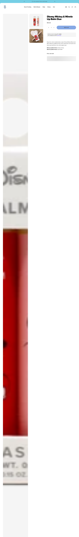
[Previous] (24, 1)
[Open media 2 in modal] (36, 21)
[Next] (54, 1)
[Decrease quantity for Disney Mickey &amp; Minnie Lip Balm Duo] (48, 27)
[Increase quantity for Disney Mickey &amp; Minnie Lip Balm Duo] (54, 27)
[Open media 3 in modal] (36, 36)
